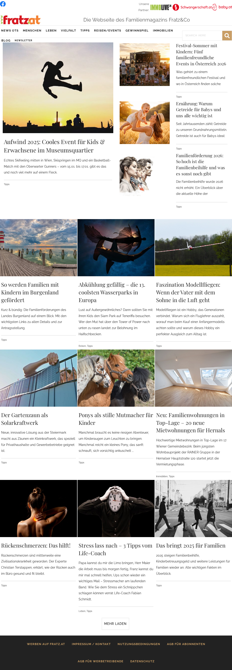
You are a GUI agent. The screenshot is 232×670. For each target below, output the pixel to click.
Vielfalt (68, 30)
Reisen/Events (107, 30)
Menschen (32, 30)
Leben (51, 30)
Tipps (85, 30)
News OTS (10, 30)
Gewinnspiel (137, 30)
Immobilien (163, 30)
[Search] (227, 35)
